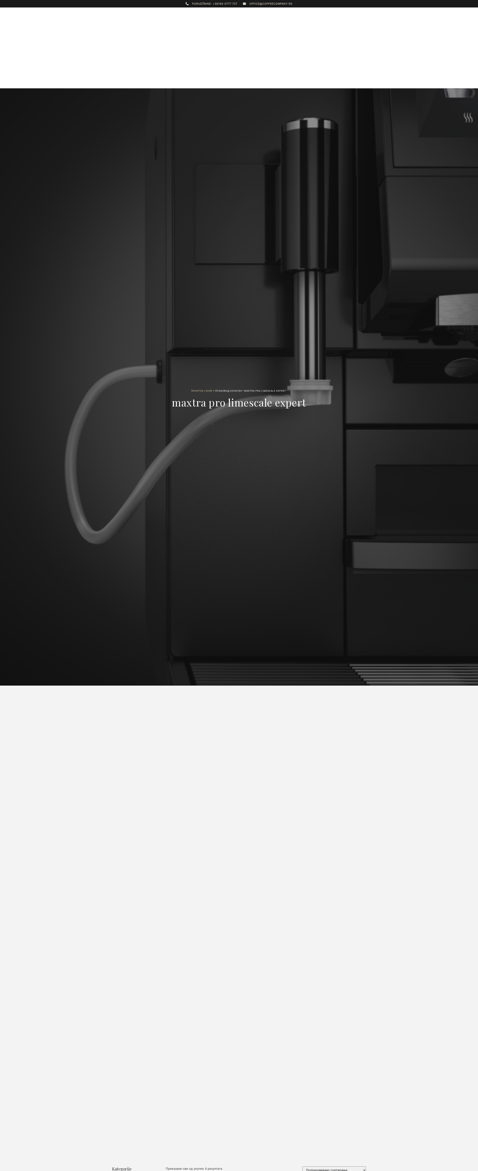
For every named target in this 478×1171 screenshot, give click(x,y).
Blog (302, 17)
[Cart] (364, 17)
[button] (358, 18)
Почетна (197, 390)
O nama (177, 17)
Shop (209, 390)
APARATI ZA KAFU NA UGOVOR (250, 17)
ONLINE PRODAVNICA (204, 17)
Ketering (285, 17)
